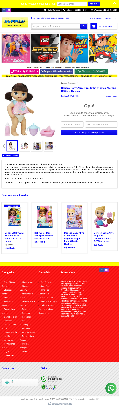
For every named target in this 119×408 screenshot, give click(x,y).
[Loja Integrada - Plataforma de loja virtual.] (59, 404)
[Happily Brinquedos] (15, 22)
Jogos (6, 352)
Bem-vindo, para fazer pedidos (50, 18)
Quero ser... (27, 352)
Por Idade (26, 313)
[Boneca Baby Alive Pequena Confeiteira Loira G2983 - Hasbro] (104, 226)
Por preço (26, 328)
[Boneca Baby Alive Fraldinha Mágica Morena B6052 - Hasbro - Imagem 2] (24, 145)
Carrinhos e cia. (10, 317)
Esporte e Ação (10, 332)
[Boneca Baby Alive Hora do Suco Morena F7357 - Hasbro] (14, 228)
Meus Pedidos (96, 18)
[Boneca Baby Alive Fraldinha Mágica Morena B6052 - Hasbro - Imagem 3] (36, 145)
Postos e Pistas (28, 332)
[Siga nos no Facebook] (4, 10)
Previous (4, 146)
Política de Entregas (48, 301)
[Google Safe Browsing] (49, 387)
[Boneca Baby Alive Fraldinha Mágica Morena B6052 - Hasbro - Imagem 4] (49, 145)
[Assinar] (94, 4)
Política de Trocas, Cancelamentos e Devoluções (47, 309)
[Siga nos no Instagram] (8, 10)
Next (56, 145)
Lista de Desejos (11, 156)
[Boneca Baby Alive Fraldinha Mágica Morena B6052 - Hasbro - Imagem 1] (12, 145)
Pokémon (26, 309)
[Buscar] (83, 26)
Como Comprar (46, 298)
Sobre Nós (44, 286)
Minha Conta (110, 18)
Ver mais (16, 239)
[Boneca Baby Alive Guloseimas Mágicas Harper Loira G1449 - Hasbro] (74, 228)
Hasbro (114, 97)
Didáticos (8, 321)
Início (65, 83)
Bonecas (72, 83)
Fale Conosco (54, 10)
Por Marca (26, 317)
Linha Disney (27, 282)
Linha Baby (9, 355)
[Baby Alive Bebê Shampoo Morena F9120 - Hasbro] (44, 225)
